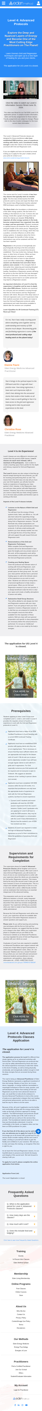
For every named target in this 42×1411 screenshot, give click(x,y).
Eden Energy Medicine (21, 1344)
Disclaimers (21, 1328)
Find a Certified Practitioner (21, 1366)
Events (21, 1256)
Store (21, 1295)
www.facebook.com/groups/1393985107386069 (19, 962)
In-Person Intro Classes (21, 1259)
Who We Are (21, 1311)
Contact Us (21, 1314)
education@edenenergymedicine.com (16, 158)
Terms (21, 1325)
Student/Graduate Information (21, 1376)
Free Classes (21, 1288)
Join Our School (21, 1369)
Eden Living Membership (21, 1278)
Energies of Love (21, 1350)
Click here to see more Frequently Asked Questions (21, 1240)
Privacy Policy (21, 1318)
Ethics (21, 1373)
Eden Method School (21, 1263)
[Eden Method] (21, 3)
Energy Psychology (21, 1347)
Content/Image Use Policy (21, 1321)
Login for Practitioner (21, 1390)
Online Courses (21, 1292)
